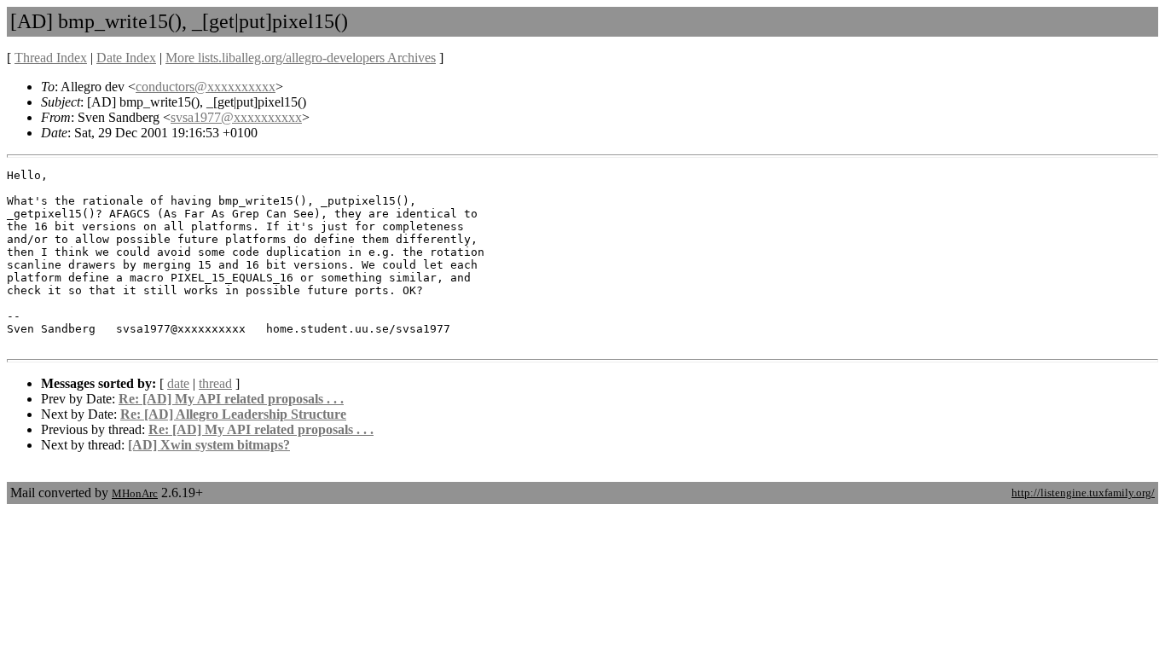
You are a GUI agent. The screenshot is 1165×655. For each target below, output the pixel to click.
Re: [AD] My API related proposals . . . (231, 398)
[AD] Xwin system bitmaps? (209, 445)
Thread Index (50, 57)
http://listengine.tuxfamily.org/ (1083, 492)
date (178, 383)
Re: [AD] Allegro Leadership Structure (233, 414)
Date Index (126, 57)
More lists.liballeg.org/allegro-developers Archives (300, 57)
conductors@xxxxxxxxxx (205, 86)
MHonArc (135, 493)
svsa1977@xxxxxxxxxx (236, 117)
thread (215, 383)
